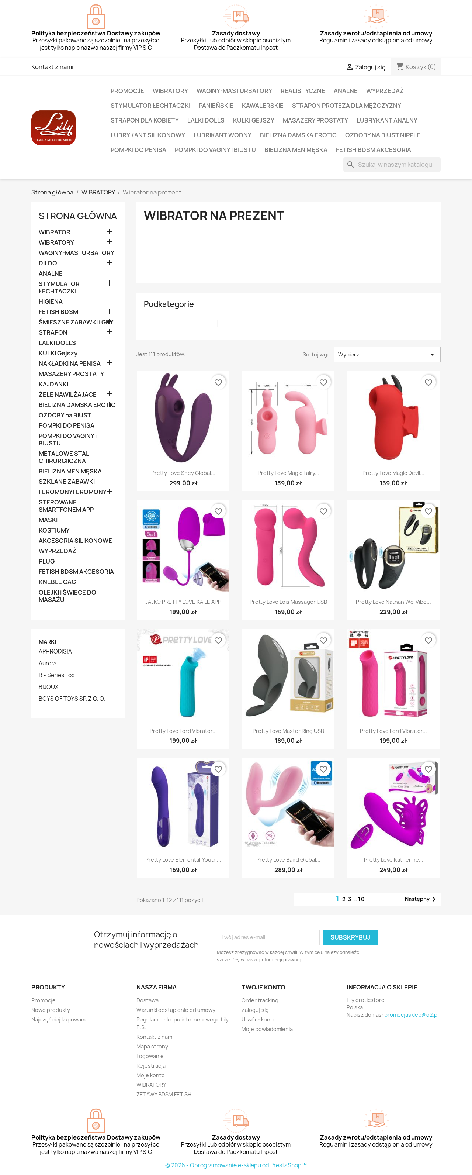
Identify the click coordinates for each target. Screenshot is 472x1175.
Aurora (48, 663)
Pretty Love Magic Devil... (393, 472)
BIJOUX (48, 687)
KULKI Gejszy (253, 120)
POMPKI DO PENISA (138, 150)
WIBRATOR (54, 232)
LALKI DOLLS (206, 120)
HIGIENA (51, 302)
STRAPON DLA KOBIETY (145, 120)
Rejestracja (151, 1065)
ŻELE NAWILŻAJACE (68, 395)
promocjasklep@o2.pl (411, 1014)
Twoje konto (263, 987)
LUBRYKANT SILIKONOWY (148, 135)
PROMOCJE (127, 91)
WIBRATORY (170, 91)
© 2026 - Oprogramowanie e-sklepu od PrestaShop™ (236, 1165)
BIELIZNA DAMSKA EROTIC (298, 135)
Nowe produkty (50, 1009)
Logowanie (150, 1055)
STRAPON (53, 333)
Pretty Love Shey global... (183, 472)
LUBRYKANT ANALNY (387, 120)
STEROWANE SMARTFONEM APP (66, 506)
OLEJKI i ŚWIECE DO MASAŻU (67, 596)
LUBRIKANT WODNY (222, 135)
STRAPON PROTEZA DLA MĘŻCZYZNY (346, 105)
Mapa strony (152, 1046)
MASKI (48, 520)
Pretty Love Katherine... (393, 859)
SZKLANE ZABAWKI (67, 482)
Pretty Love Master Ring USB (288, 730)
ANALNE (346, 91)
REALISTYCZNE (303, 91)
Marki (47, 642)
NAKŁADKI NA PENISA (70, 364)
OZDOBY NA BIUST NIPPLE (382, 135)
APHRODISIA (55, 651)
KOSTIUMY (54, 530)
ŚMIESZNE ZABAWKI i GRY (76, 322)
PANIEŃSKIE (216, 105)
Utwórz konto (259, 1019)
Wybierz (387, 354)
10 (361, 899)
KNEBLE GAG (57, 582)
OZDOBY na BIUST (65, 415)
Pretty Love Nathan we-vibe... (393, 601)
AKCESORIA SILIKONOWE (75, 541)
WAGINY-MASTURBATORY (234, 91)
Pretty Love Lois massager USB (288, 601)
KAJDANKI (53, 384)
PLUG (47, 561)
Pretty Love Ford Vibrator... (183, 730)
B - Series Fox (56, 675)
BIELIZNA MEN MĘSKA (295, 150)
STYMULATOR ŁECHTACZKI (150, 105)
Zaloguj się (255, 1009)
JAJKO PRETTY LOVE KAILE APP (183, 601)
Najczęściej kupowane (59, 1019)
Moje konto (150, 1075)
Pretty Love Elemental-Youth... (183, 859)
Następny (421, 899)
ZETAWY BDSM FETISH (163, 1094)
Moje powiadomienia (267, 1029)
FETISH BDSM (58, 312)
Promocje (43, 1000)
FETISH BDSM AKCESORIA (373, 150)
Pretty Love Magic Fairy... (288, 472)
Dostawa (147, 1000)
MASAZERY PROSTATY (315, 120)
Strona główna (78, 216)
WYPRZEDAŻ (385, 91)
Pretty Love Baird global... (288, 859)
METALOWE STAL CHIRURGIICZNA (64, 457)
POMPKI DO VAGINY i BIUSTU (215, 150)
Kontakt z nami (52, 67)
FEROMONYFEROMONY (73, 492)
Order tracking (260, 1000)
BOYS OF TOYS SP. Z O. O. (72, 699)
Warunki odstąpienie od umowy (175, 1009)
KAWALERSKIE (263, 105)
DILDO (48, 263)
